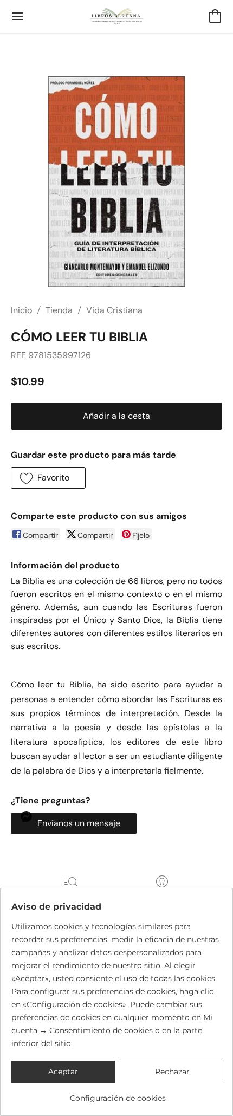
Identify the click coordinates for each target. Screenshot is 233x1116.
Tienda (59, 310)
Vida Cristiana (114, 310)
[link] (117, 1094)
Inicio (21, 310)
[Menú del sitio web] (18, 16)
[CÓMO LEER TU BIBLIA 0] (116, 181)
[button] (117, 16)
